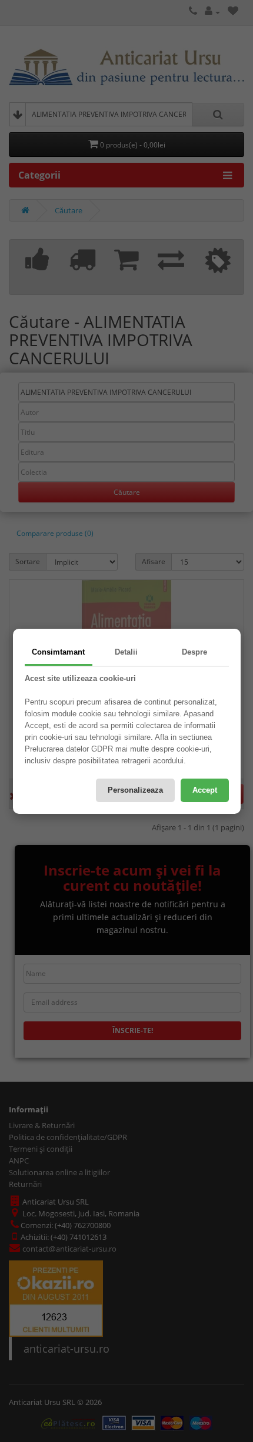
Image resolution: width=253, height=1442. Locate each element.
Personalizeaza (135, 790)
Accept (204, 790)
